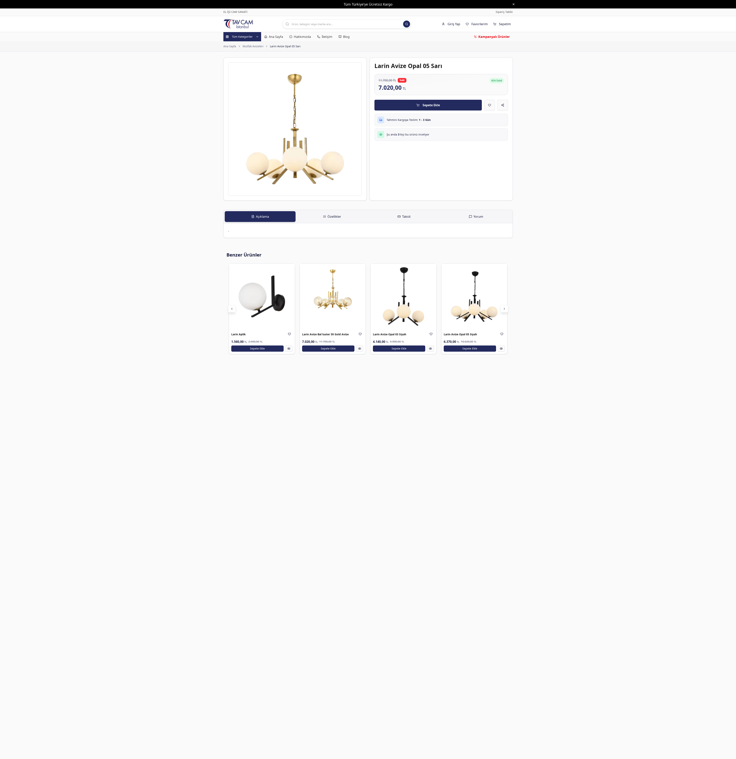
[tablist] (368, 216)
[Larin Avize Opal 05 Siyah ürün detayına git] (474, 296)
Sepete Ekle (431, 105)
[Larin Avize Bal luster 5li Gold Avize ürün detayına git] (332, 296)
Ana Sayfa (229, 46)
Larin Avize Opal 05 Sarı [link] (285, 46)
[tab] (260, 216)
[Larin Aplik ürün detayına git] (262, 296)
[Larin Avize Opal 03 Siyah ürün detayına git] (403, 296)
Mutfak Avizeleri (253, 46)
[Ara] (406, 24)
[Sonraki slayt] (504, 309)
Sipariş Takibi (504, 12)
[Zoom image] (356, 67)
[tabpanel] (368, 230)
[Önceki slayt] (232, 309)
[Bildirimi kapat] (513, 4)
